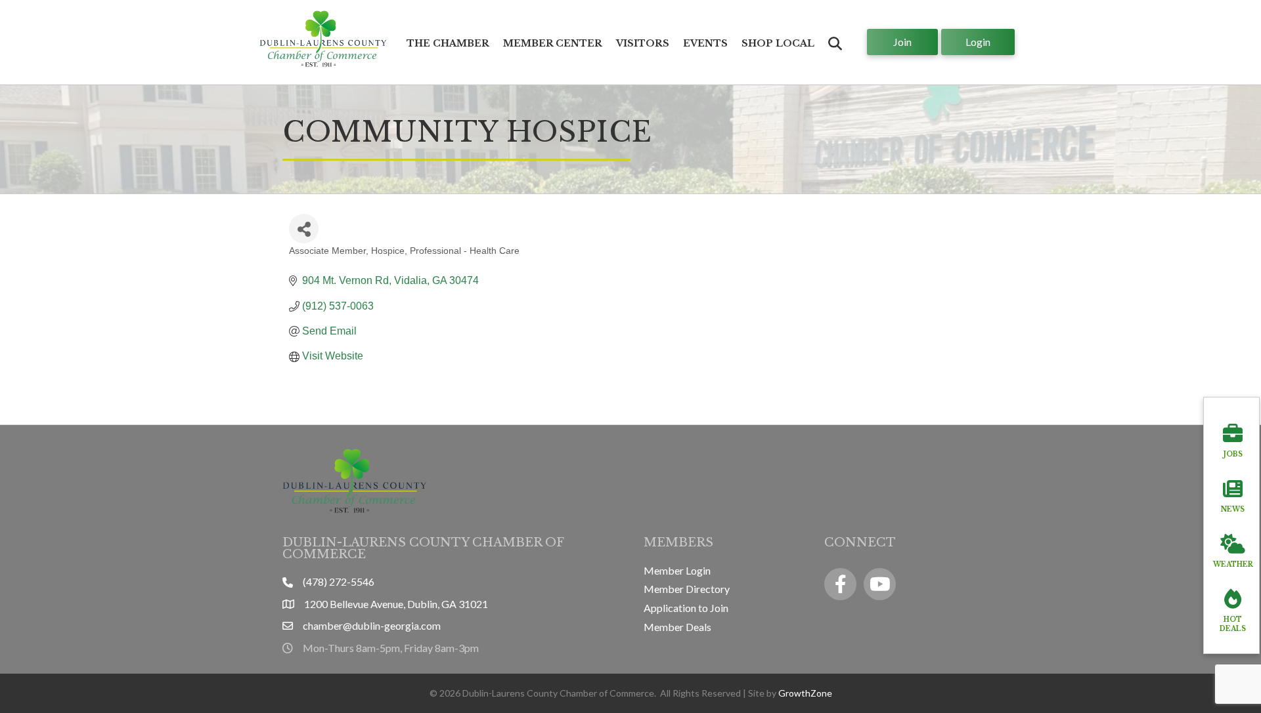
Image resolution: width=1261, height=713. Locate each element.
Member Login (677, 570)
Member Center (552, 43)
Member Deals (677, 627)
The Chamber (448, 43)
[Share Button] (304, 228)
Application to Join (686, 607)
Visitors (642, 43)
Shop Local (777, 43)
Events (705, 43)
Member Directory (687, 588)
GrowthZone (805, 693)
